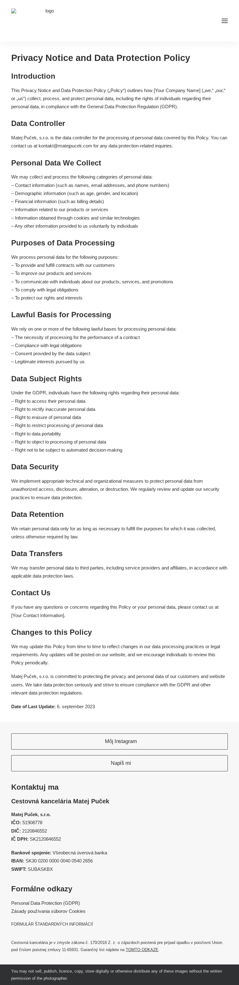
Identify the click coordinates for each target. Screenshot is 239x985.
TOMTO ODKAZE (142, 949)
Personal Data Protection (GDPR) (45, 903)
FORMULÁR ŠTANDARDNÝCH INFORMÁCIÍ (52, 924)
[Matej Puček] (47, 20)
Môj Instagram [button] (121, 741)
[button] (224, 21)
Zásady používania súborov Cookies (48, 911)
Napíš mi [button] (121, 763)
